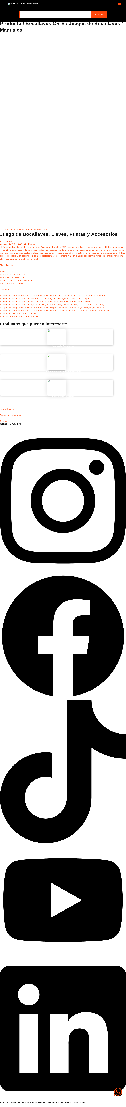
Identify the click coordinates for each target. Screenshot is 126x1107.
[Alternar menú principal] (119, 4)
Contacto (4, 421)
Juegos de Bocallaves (94, 23)
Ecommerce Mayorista (11, 415)
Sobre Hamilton (7, 409)
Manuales (11, 29)
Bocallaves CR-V (45, 23)
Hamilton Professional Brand (55, 4)
